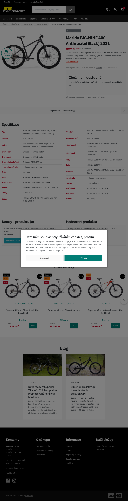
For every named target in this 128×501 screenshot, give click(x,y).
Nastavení (44, 258)
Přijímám (83, 258)
